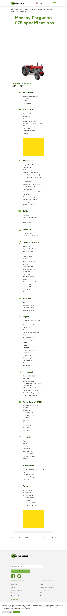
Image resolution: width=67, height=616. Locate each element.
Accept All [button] (16, 612)
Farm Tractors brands (22, 9)
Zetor (41, 593)
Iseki (41, 584)
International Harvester (47, 587)
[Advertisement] (33, 43)
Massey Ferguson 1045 (46, 538)
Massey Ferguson (16, 590)
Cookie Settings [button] (7, 612)
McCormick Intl (44, 590)
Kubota (13, 587)
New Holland (15, 596)
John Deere (14, 584)
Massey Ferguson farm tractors (42, 9)
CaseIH (13, 593)
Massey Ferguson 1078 (21, 538)
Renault (42, 596)
